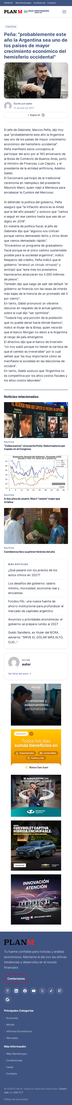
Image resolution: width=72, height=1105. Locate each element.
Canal (9, 1067)
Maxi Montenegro (23, 3)
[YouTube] (33, 990)
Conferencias (39, 3)
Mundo (10, 1024)
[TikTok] (51, 990)
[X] (42, 990)
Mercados (12, 1038)
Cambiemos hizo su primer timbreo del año (29, 551)
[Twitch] (59, 990)
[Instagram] (7, 990)
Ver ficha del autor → (19, 673)
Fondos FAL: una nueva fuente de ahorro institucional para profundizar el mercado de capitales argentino (35, 606)
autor (29, 103)
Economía (12, 1018)
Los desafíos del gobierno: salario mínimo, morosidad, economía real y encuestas (33, 588)
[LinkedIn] (16, 990)
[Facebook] (24, 990)
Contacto (51, 3)
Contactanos (16, 978)
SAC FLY (18, 1092)
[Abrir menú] (64, 11)
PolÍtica (11, 26)
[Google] (7, 999)
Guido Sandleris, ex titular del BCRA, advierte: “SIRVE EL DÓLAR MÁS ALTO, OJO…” (35, 637)
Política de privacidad (16, 1099)
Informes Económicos (19, 1031)
